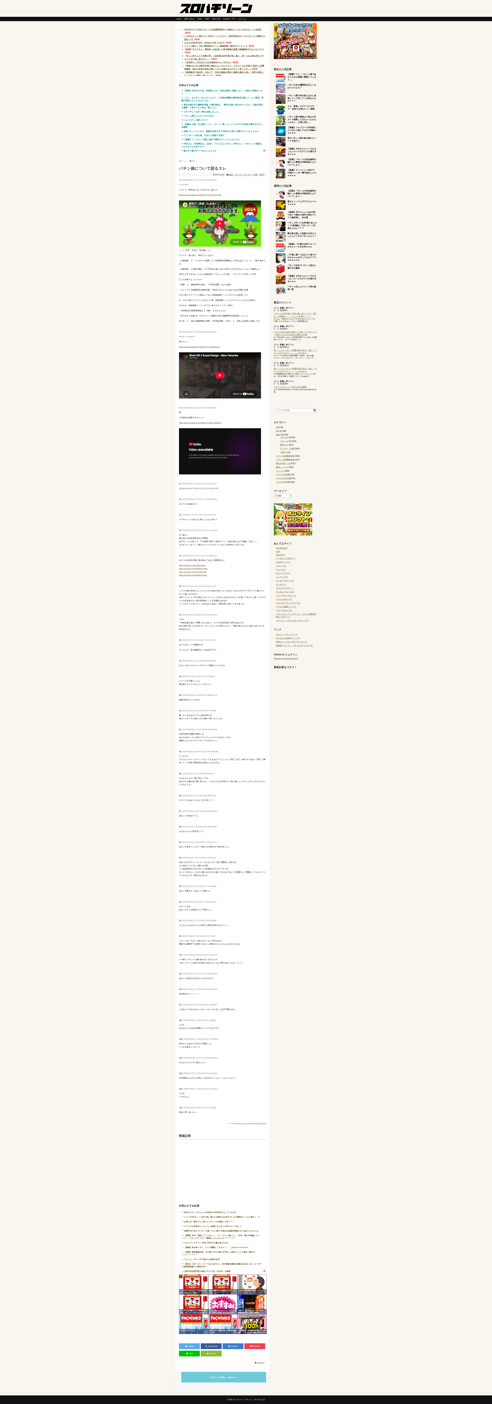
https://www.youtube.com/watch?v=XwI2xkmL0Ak (200, 195)
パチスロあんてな (284, 599)
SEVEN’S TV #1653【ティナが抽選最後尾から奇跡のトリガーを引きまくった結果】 (223, 29)
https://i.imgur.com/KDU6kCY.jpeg (193, 569)
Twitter (199, 19)
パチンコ (238, 175)
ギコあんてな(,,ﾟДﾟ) (285, 592)
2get (278, 551)
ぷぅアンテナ (282, 577)
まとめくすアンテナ (285, 581)
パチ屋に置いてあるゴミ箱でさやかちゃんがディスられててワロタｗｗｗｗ (302, 257)
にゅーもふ (242, 19)
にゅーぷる (281, 566)
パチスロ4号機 (282, 475)
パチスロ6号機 (282, 482)
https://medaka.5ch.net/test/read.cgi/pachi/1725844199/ (249, 1123)
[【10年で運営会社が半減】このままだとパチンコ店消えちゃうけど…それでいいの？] (252, 1284)
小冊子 (262, 175)
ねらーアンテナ (283, 573)
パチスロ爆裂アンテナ (286, 607)
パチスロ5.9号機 (283, 478)
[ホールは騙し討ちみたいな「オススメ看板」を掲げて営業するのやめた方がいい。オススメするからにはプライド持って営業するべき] (222, 1304)
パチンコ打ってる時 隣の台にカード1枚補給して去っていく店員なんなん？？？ (302, 225)
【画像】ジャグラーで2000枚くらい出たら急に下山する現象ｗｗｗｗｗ (302, 130)
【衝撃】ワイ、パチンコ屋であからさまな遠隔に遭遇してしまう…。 (302, 77)
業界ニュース (282, 467)
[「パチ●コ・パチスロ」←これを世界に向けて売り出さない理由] (193, 1284)
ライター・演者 (250, 175)
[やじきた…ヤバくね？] (193, 1324)
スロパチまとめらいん (286, 595)
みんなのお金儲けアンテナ (288, 638)
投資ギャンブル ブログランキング (291, 642)
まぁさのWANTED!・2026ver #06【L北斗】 (204, 43)
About (179, 19)
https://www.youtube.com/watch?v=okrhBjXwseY (199, 347)
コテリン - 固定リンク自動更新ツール (181, 1276)
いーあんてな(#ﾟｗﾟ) (285, 558)
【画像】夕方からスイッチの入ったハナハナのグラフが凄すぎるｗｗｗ (302, 151)
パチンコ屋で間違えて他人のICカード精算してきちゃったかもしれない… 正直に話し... (302, 119)
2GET (207, 19)
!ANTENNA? (282, 548)
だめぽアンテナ (229, 19)
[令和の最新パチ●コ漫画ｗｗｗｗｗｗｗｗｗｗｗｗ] (222, 1284)
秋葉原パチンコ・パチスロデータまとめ (294, 645)
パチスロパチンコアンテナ (288, 603)
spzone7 (261, 1363)
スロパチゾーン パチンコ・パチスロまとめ (249, 1400)
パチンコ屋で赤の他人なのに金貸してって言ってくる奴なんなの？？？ (302, 98)
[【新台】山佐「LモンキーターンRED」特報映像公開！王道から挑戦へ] (252, 1304)
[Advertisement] (222, 1168)
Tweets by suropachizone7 (286, 658)
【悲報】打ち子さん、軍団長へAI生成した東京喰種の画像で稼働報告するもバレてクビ (224, 49)
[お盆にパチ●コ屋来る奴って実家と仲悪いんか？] (222, 1324)
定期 (278, 427)
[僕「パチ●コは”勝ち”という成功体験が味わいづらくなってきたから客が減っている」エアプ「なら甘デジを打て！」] (193, 1304)
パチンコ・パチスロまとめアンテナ (292, 620)
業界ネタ (284, 445)
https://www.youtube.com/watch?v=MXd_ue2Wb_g (200, 423)
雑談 (231, 175)
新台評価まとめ (283, 463)
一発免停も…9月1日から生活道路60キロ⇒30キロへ (208, 62)
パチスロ (284, 437)
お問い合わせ (189, 19)
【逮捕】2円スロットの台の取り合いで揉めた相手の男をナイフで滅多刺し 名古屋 (302, 215)
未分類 (279, 431)
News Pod (216, 19)
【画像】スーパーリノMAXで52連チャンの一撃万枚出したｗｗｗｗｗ (302, 172)
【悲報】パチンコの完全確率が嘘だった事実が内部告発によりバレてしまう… (302, 162)
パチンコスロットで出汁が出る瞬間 (290, 387)
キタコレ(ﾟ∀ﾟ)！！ (285, 588)
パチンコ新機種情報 (285, 460)
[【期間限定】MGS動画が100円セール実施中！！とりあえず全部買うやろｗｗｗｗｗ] (252, 1324)
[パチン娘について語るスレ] (233, 1346)
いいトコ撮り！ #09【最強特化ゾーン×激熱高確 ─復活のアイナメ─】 (216, 46)
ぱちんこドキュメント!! (286, 634)
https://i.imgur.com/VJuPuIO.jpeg (193, 572)
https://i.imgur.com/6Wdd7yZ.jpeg (193, 575)
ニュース (280, 471)
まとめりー (281, 584)
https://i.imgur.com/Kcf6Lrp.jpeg (192, 565)
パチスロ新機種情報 (285, 456)
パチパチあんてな (284, 610)
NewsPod (280, 555)
